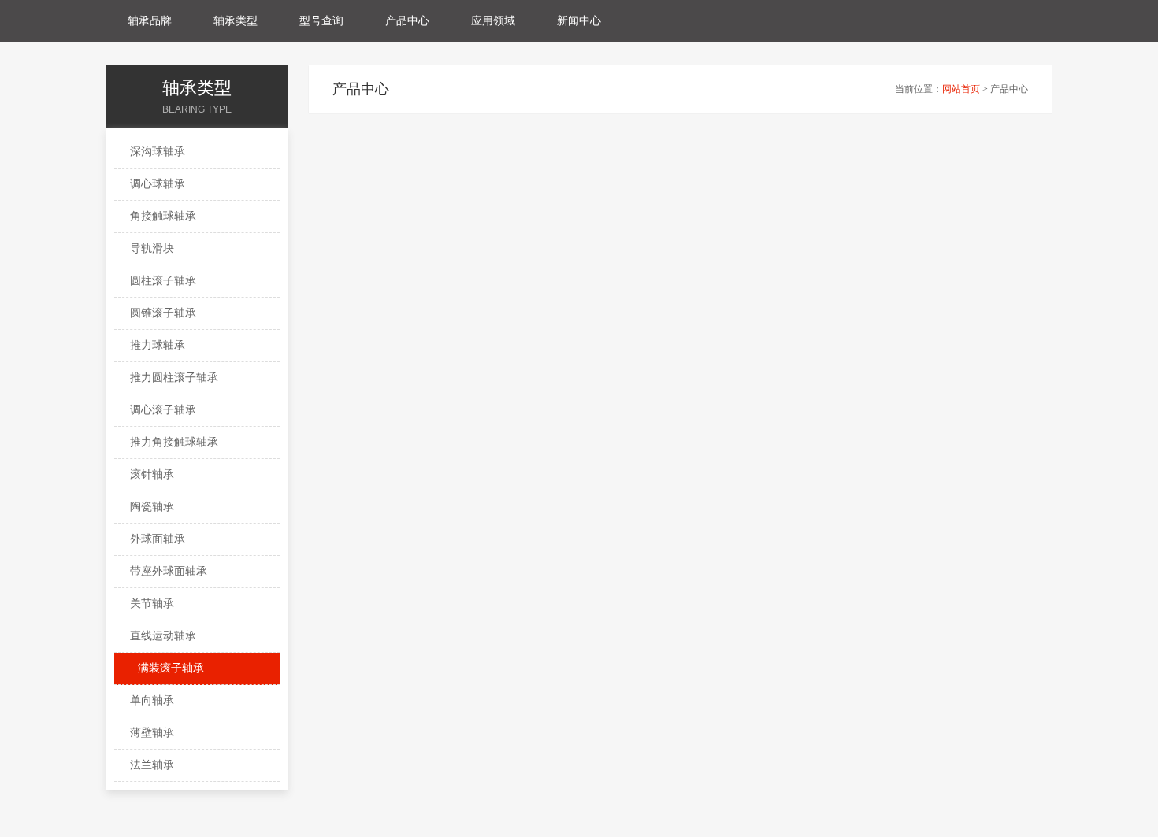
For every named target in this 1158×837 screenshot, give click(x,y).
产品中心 (407, 21)
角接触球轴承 (163, 216)
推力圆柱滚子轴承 (174, 377)
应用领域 (493, 21)
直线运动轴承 (163, 636)
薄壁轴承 (152, 733)
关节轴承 (152, 603)
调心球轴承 (157, 184)
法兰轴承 (152, 765)
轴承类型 (235, 21)
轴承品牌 (150, 21)
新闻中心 (579, 21)
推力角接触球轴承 (174, 442)
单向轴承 (152, 700)
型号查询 (321, 21)
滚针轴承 (152, 474)
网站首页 (961, 88)
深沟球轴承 (157, 151)
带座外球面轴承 (168, 571)
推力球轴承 (157, 345)
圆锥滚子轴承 (163, 313)
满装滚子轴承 (171, 668)
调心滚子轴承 (163, 410)
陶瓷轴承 (152, 507)
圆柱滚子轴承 (163, 281)
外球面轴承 (157, 539)
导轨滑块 (152, 248)
